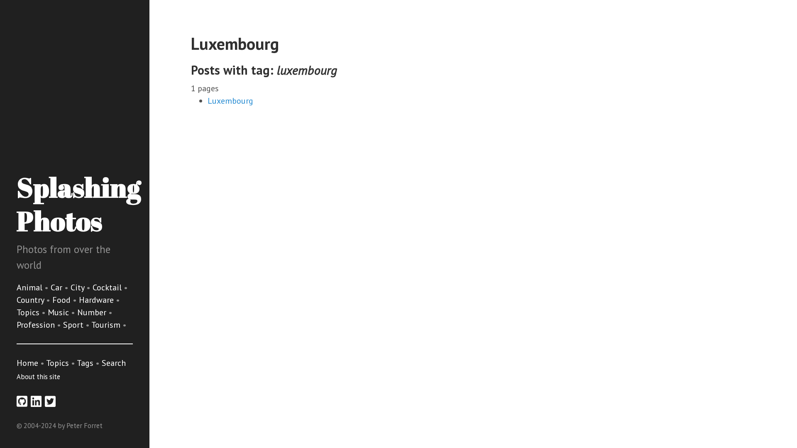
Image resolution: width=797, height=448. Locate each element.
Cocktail (108, 287)
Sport (74, 324)
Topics (29, 312)
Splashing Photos (79, 204)
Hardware (97, 300)
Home (27, 363)
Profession (37, 324)
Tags (85, 363)
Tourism (106, 324)
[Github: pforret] (22, 401)
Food (62, 300)
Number (92, 312)
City (78, 287)
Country (31, 300)
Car (57, 287)
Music (59, 312)
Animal (30, 287)
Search (114, 363)
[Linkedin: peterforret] (36, 401)
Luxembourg (230, 100)
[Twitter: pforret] (50, 401)
